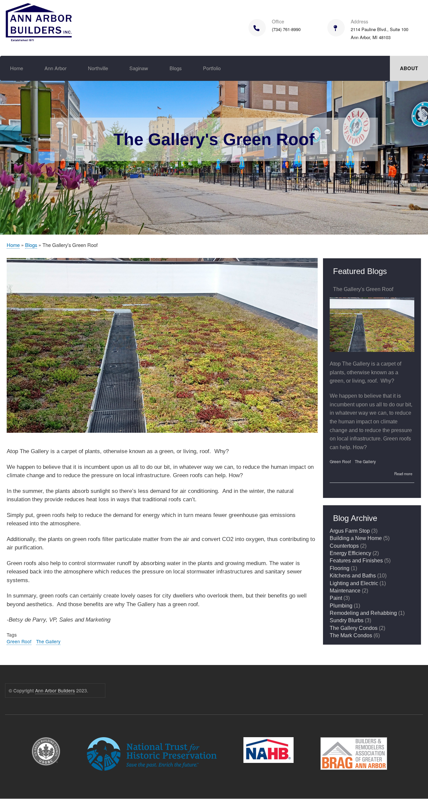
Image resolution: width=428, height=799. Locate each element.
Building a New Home (356, 538)
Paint (336, 598)
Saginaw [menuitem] (138, 68)
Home (13, 244)
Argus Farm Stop (350, 531)
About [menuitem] (409, 68)
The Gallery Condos (354, 628)
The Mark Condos (351, 635)
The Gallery (48, 641)
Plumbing (341, 606)
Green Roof (19, 641)
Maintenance (345, 590)
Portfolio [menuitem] (212, 68)
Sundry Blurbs (346, 620)
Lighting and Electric (354, 583)
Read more (403, 473)
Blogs (31, 244)
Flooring (339, 568)
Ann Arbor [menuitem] (55, 68)
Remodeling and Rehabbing (363, 613)
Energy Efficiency (350, 553)
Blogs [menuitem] (176, 68)
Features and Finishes (356, 560)
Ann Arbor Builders (55, 690)
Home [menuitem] (16, 68)
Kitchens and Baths (353, 575)
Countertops (344, 546)
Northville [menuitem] (98, 68)
